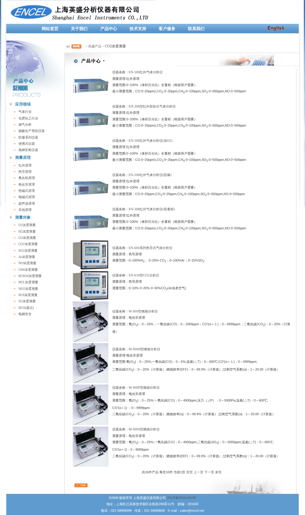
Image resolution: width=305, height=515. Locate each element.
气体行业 (25, 111)
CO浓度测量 (27, 237)
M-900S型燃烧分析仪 (144, 429)
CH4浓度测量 (28, 269)
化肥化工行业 (28, 118)
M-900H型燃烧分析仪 (144, 349)
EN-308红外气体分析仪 (146, 72)
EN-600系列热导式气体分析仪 (150, 248)
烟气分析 (25, 124)
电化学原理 (26, 184)
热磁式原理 (26, 190)
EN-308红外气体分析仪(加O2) (150, 140)
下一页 (209, 472)
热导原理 (25, 171)
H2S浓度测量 (28, 295)
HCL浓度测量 (28, 282)
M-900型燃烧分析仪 (143, 311)
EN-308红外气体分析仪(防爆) (150, 175)
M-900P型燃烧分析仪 (144, 387)
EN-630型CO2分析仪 (144, 275)
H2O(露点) (26, 307)
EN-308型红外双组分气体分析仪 (152, 106)
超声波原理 (26, 203)
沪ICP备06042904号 (181, 498)
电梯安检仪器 (28, 150)
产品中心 (108, 29)
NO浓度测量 (27, 263)
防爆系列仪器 (28, 137)
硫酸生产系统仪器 (31, 131)
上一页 (198, 472)
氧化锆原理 (26, 178)
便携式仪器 (26, 143)
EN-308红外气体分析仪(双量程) (152, 209)
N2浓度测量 (27, 301)
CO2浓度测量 (28, 244)
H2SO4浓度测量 (30, 276)
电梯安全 (25, 314)
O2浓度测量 (27, 225)
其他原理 (25, 209)
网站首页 (50, 29)
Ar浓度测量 (26, 257)
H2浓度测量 (27, 231)
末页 (218, 472)
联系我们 (196, 29)
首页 (189, 472)
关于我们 (79, 29)
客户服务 (167, 29)
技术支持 (138, 29)
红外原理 (25, 165)
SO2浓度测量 (28, 250)
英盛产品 (94, 46)
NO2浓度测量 (28, 288)
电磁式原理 (26, 197)
